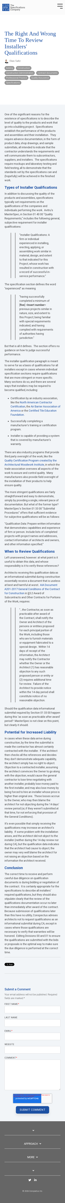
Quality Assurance (40, 78)
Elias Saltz (15, 60)
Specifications (13, 82)
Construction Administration (19, 73)
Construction (23, 68)
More (31, 1157)
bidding (9, 68)
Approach (31, 1143)
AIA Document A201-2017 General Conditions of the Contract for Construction (32, 589)
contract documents (47, 73)
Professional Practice (16, 78)
